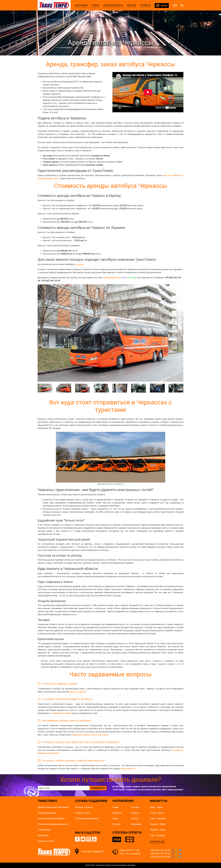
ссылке (80, 264)
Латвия (134, 818)
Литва (115, 818)
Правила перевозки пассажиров (53, 807)
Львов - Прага (157, 813)
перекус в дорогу (78, 692)
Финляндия (136, 824)
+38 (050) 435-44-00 (160, 856)
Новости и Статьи (46, 841)
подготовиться (128, 768)
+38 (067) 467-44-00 (160, 850)
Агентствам (43, 835)
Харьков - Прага (157, 824)
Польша (135, 807)
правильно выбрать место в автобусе (90, 735)
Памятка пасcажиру (47, 813)
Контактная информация (87, 818)
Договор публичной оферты (51, 818)
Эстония (116, 824)
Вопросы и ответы (84, 807)
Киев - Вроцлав (157, 835)
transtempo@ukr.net (112, 277)
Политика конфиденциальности (53, 824)
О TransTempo (44, 830)
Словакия (117, 813)
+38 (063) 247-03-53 (160, 853)
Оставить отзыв (82, 813)
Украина (135, 813)
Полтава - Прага (157, 830)
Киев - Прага (156, 807)
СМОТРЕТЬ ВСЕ (157, 841)
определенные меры (61, 713)
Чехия (115, 807)
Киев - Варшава (157, 818)
